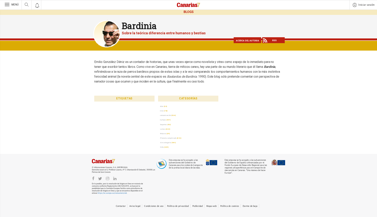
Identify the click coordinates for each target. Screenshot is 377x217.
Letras (162, 129)
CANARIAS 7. (107, 161)
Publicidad (197, 206)
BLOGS (189, 12)
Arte (161, 106)
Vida (162, 147)
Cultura (163, 120)
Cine (162, 111)
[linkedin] (115, 178)
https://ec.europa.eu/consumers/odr (112, 193)
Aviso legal (134, 206)
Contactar (121, 206)
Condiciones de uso (153, 206)
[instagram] (107, 178)
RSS (274, 40)
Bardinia (139, 25)
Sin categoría (165, 142)
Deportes (163, 124)
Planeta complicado (168, 138)
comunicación (165, 115)
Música (163, 133)
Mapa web (211, 206)
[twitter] (100, 178)
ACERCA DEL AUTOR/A (247, 40)
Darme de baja (250, 206)
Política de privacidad (178, 206)
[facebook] (93, 178)
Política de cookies (229, 206)
